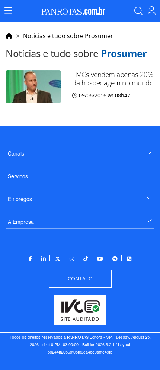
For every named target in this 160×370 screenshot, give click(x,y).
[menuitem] (80, 150)
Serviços (18, 176)
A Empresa (21, 221)
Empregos (20, 199)
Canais (16, 153)
